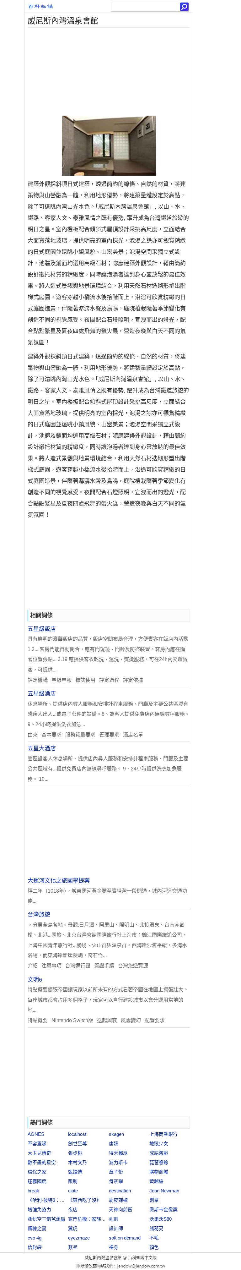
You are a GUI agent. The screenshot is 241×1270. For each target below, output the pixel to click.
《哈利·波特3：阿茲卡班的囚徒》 (63, 1200)
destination (120, 1190)
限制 (73, 1181)
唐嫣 (113, 1143)
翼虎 (73, 1228)
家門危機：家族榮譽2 (90, 1219)
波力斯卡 (118, 1162)
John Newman (164, 1190)
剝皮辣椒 (118, 1200)
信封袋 (35, 1247)
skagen (116, 1134)
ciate (73, 1190)
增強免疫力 (39, 1209)
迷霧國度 (37, 1181)
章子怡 (116, 1171)
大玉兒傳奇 (39, 1153)
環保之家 (37, 1171)
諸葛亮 (156, 1228)
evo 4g (34, 1237)
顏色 (154, 1247)
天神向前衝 (120, 1209)
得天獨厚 (118, 1153)
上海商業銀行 (163, 1134)
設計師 (116, 1228)
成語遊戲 (158, 1153)
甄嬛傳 (75, 1171)
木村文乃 (77, 1162)
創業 (154, 1200)
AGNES (36, 1134)
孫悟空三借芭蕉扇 (46, 1219)
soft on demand (125, 1237)
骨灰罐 (116, 1181)
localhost (77, 1134)
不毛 (154, 1237)
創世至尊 (77, 1143)
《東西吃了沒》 (84, 1200)
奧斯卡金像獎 (163, 1209)
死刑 (113, 1219)
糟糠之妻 (37, 1228)
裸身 (113, 1247)
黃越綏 (156, 1181)
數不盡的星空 (42, 1162)
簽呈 (73, 1247)
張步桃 (75, 1153)
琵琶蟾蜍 (158, 1162)
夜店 (73, 1209)
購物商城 (158, 1171)
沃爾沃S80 (160, 1219)
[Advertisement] (108, 72)
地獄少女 (158, 1143)
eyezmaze (79, 1237)
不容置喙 (37, 1143)
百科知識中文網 (142, 1257)
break (33, 1190)
